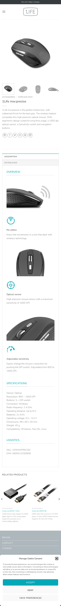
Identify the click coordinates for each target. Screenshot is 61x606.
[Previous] (6, 53)
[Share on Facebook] (10, 135)
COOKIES (7, 548)
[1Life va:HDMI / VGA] (15, 492)
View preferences (30, 598)
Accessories (8, 97)
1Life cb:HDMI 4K (39, 511)
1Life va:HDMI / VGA (11, 511)
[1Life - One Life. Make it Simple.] (30, 11)
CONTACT (7, 543)
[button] (56, 558)
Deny (30, 590)
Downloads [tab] (10, 162)
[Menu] (4, 11)
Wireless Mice (25, 97)
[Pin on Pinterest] (25, 135)
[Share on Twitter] (15, 135)
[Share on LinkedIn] (30, 135)
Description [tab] (10, 156)
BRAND (6, 537)
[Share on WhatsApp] (4, 135)
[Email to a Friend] (20, 135)
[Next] (54, 53)
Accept (30, 582)
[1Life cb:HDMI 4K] (45, 492)
